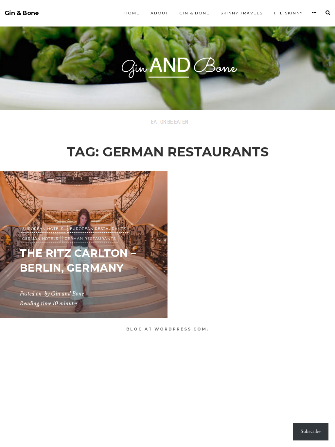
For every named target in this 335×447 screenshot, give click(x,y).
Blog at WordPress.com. (167, 329)
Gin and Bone (67, 293)
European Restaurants (98, 228)
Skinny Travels (241, 12)
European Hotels (42, 228)
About (159, 12)
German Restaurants (90, 238)
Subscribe (311, 431)
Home (132, 12)
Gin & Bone (22, 13)
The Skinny (288, 12)
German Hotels (40, 238)
